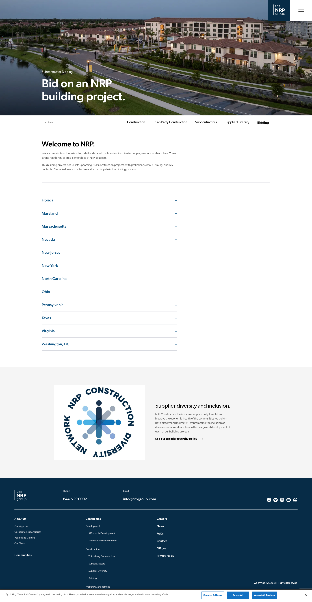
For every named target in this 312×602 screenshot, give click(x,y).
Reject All (238, 595)
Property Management (98, 587)
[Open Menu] (301, 10)
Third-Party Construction (101, 556)
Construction (93, 549)
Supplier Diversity (97, 571)
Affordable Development (101, 533)
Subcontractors (96, 564)
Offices (161, 548)
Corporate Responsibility (27, 532)
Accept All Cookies (264, 595)
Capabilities (93, 518)
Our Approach (22, 526)
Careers (162, 518)
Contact (162, 541)
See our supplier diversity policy (176, 439)
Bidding (92, 578)
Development (93, 526)
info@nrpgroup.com (139, 499)
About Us (20, 518)
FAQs (160, 533)
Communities (23, 555)
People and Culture (24, 538)
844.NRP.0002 (75, 499)
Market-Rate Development (102, 540)
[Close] (306, 595)
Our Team (19, 543)
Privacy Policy (165, 555)
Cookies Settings (212, 595)
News (160, 526)
